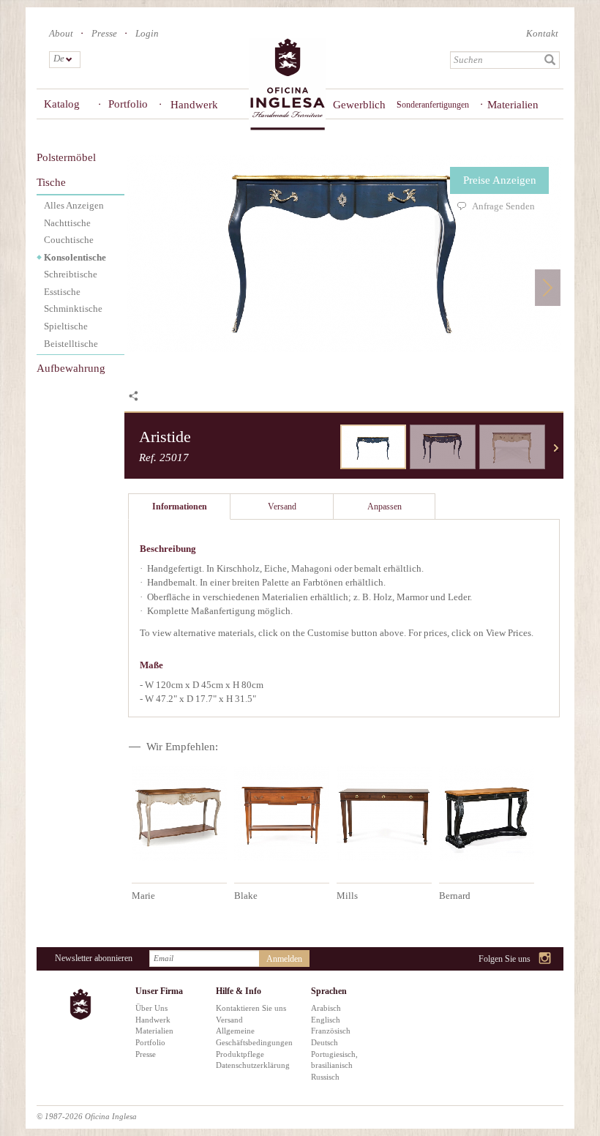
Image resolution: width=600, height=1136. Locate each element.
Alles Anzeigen (74, 205)
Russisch (325, 1076)
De (58, 58)
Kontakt (542, 33)
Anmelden (284, 959)
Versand (229, 1019)
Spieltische (66, 326)
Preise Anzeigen (499, 180)
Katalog (62, 104)
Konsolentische (75, 257)
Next (547, 287)
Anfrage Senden (503, 206)
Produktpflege (240, 1054)
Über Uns (151, 1008)
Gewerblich (354, 105)
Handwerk (194, 105)
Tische (51, 182)
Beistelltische (71, 343)
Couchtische (69, 239)
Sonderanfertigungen (433, 105)
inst (545, 959)
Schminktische (73, 308)
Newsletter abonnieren (93, 958)
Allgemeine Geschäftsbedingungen (252, 1036)
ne (556, 448)
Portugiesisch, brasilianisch (334, 1060)
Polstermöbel (66, 157)
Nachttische (67, 222)
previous (329, 448)
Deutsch (324, 1042)
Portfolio (128, 104)
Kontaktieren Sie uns (251, 1008)
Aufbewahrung (71, 368)
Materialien (513, 105)
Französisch (330, 1030)
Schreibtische (70, 274)
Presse (104, 33)
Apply (550, 60)
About (61, 33)
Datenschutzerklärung (252, 1065)
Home (287, 85)
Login (147, 33)
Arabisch (326, 1008)
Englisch (325, 1019)
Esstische (62, 291)
